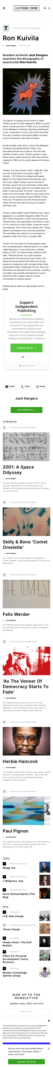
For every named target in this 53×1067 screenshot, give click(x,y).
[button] (49, 1020)
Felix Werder (16, 614)
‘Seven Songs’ (12, 929)
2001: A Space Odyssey (18, 469)
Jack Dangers (11, 46)
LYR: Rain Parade (13, 916)
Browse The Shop (26, 1061)
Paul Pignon (16, 831)
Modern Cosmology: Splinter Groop (15, 974)
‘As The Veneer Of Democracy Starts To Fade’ (25, 686)
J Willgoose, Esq (13, 881)
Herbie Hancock (20, 761)
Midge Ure (9, 867)
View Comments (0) (25, 410)
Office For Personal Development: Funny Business (15, 959)
